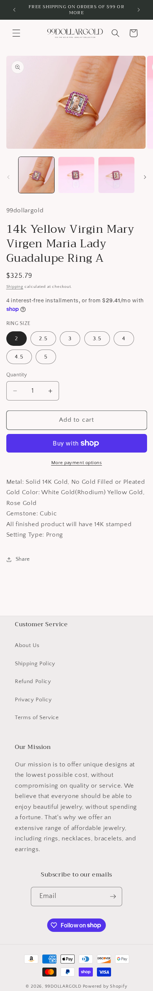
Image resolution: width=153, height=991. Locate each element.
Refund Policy (33, 681)
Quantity (16, 375)
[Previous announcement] (14, 10)
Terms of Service (37, 717)
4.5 (19, 357)
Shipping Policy (35, 663)
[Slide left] (8, 177)
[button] (16, 33)
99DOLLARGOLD (63, 986)
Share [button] (23, 559)
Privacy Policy (33, 699)
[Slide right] (145, 177)
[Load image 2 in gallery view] (76, 175)
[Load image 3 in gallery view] (116, 175)
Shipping (14, 286)
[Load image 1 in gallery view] (37, 175)
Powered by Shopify (105, 986)
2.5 (43, 338)
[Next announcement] (139, 10)
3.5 (97, 338)
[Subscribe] (113, 896)
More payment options (76, 462)
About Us (27, 645)
